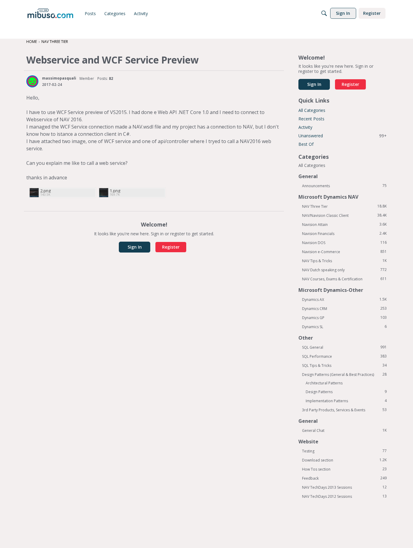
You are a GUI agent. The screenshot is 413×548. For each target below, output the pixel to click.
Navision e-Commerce (344, 251)
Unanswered (342, 136)
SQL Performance (344, 356)
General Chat (344, 430)
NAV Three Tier (344, 206)
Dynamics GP (344, 317)
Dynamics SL (344, 326)
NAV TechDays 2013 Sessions (344, 487)
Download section (344, 460)
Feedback (344, 478)
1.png (115, 191)
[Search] (324, 13)
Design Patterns (346, 391)
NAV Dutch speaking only (344, 269)
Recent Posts (311, 119)
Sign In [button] (135, 247)
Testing (344, 451)
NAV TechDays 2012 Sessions (344, 496)
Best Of (306, 144)
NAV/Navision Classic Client (344, 215)
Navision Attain (344, 224)
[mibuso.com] (50, 13)
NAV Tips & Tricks (344, 260)
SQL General (344, 347)
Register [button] (171, 247)
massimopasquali (59, 78)
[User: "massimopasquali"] (32, 81)
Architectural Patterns (324, 383)
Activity (305, 127)
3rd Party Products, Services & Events (344, 410)
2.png (45, 191)
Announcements (344, 185)
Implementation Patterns (346, 400)
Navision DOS (344, 242)
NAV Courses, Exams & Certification (344, 279)
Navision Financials (344, 233)
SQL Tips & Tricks (344, 365)
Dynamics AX (344, 299)
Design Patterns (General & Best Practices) (344, 374)
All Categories (311, 110)
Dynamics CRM (344, 308)
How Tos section (344, 469)
